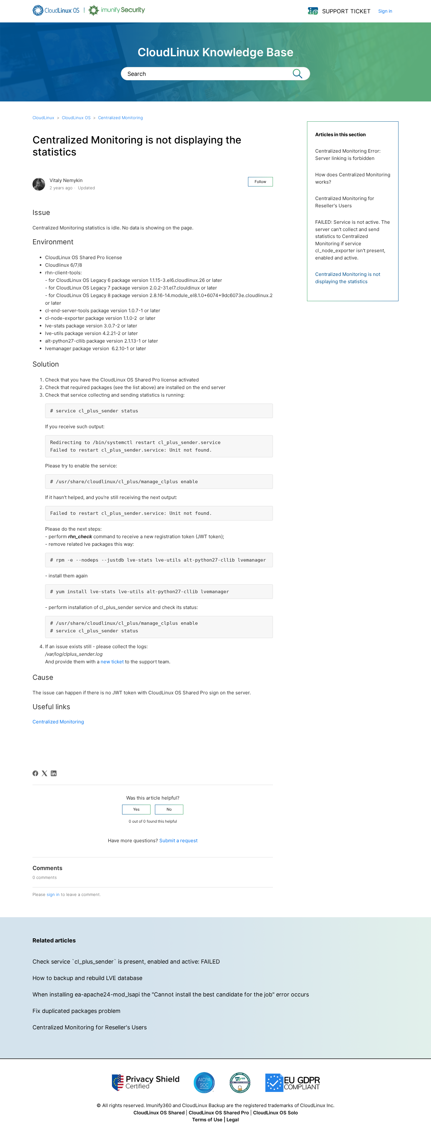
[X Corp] (44, 773)
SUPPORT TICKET (346, 11)
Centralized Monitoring (120, 117)
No (169, 809)
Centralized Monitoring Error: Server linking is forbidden (348, 154)
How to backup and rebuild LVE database (87, 978)
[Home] (88, 14)
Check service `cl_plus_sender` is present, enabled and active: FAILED (126, 961)
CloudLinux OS (76, 117)
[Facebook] (35, 773)
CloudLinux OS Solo (275, 1113)
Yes (136, 809)
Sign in (385, 11)
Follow (260, 181)
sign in (53, 894)
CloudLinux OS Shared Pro (219, 1113)
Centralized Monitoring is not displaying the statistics (347, 277)
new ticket (112, 662)
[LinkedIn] (53, 773)
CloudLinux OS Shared (159, 1113)
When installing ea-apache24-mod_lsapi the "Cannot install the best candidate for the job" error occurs (170, 994)
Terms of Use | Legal (215, 1120)
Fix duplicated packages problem (76, 1011)
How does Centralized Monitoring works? (352, 178)
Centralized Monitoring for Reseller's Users (344, 202)
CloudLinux (43, 117)
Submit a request (178, 841)
